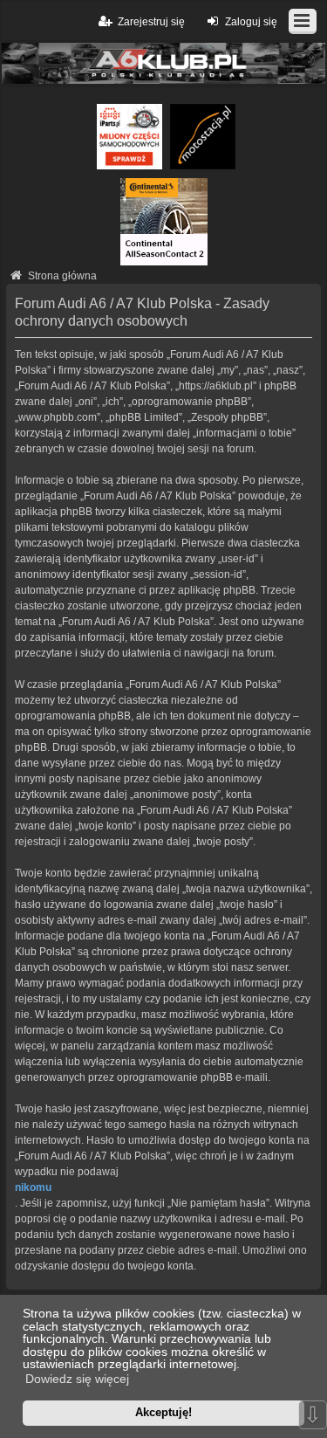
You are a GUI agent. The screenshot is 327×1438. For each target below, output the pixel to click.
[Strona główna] (163, 63)
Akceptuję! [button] (163, 1412)
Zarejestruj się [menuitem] (151, 22)
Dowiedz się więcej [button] (77, 1379)
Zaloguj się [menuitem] (251, 22)
